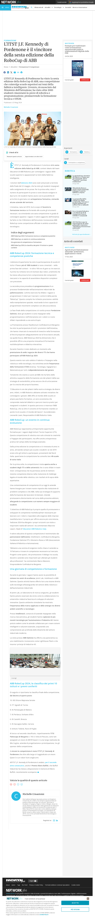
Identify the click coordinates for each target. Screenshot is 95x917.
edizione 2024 (26, 183)
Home (6, 67)
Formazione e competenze (29, 67)
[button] (5, 7)
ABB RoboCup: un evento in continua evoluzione (28, 239)
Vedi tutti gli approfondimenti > (81, 234)
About (8, 885)
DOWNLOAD (85, 80)
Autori (13, 885)
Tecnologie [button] (57, 7)
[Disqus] (32, 854)
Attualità (14, 67)
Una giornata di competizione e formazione (26, 242)
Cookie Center (75, 885)
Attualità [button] (47, 7)
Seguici (32, 881)
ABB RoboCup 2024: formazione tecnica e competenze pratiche (33, 236)
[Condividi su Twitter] (11, 72)
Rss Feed (24, 885)
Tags (18, 885)
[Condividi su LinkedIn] (7, 72)
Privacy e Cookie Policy (36, 885)
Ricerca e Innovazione (80, 7)
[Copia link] (18, 72)
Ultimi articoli (38, 7)
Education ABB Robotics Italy (34, 529)
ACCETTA (75, 903)
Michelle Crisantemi (11, 107)
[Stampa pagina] (21, 72)
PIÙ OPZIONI (75, 909)
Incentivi (68, 7)
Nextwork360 (10, 893)
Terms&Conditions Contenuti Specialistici (57, 885)
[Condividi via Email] (14, 72)
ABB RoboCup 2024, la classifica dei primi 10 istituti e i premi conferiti (32, 246)
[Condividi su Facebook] (4, 72)
